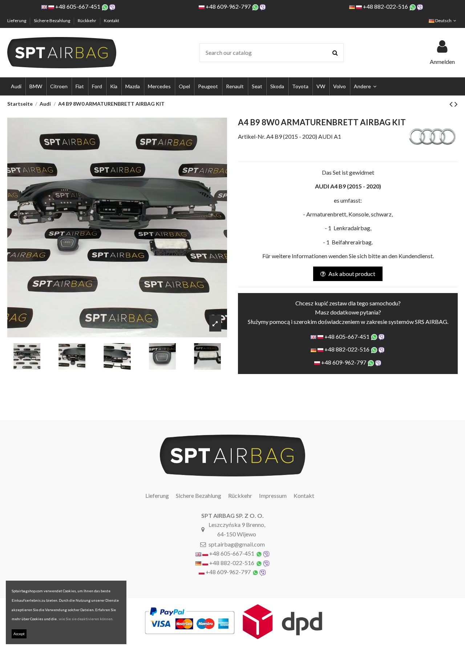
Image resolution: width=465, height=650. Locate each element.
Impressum (273, 495)
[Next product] (456, 103)
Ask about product (351, 273)
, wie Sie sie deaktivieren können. (85, 619)
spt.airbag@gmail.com (237, 544)
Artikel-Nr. (251, 136)
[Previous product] (451, 103)
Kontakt (111, 20)
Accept (19, 633)
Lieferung (17, 20)
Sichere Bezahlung (52, 20)
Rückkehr (87, 20)
